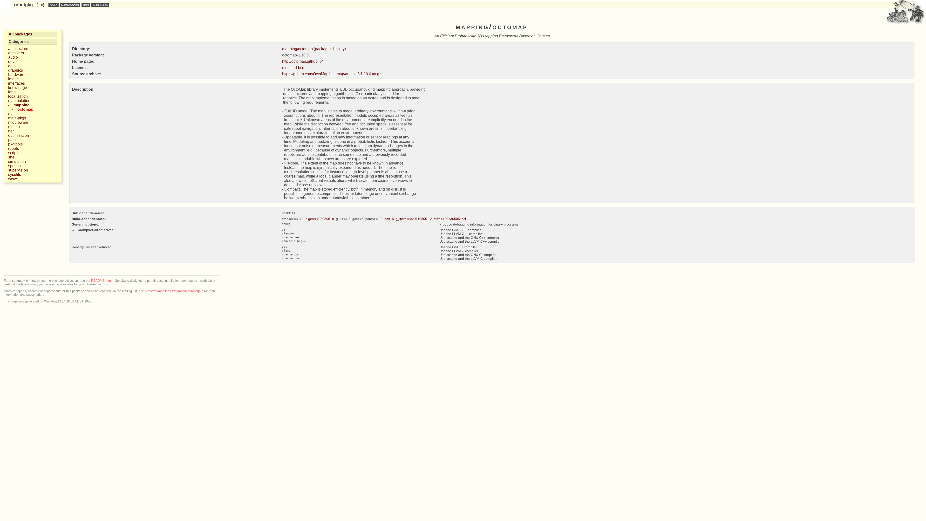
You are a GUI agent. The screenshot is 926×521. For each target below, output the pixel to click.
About (53, 5)
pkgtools (15, 144)
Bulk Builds (100, 5)
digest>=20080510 (320, 219)
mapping (22, 105)
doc (11, 66)
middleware (18, 122)
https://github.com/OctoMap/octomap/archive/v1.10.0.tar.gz (331, 74)
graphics (15, 70)
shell (12, 157)
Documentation (70, 5)
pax (387, 219)
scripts (13, 153)
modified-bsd (293, 68)
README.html (101, 280)
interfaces (16, 83)
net (11, 131)
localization (18, 96)
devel (13, 62)
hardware (16, 75)
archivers (16, 53)
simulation (17, 161)
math (12, 114)
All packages (20, 34)
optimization (18, 135)
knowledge (17, 88)
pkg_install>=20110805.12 (412, 219)
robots (13, 148)
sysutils (14, 174)
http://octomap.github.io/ (302, 61)
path (12, 140)
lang (12, 92)
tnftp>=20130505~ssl (450, 219)
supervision (18, 170)
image (13, 79)
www (12, 179)
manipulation (19, 101)
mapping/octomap (297, 49)
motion (14, 127)
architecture (18, 49)
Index (86, 5)
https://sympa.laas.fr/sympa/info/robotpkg (174, 291)
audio (13, 57)
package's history (330, 49)
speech (14, 166)
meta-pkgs (17, 118)
